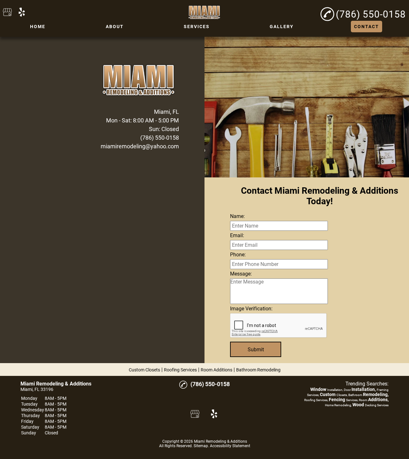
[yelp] (21, 13)
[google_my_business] (7, 13)
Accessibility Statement (230, 446)
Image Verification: (251, 309)
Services (197, 26)
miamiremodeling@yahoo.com (140, 146)
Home (37, 26)
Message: (241, 274)
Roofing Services (180, 369)
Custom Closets (144, 369)
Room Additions (216, 369)
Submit (256, 349)
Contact (366, 26)
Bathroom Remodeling (258, 369)
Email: (237, 235)
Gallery (282, 26)
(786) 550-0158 (159, 137)
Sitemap (201, 446)
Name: (237, 216)
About (115, 26)
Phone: (238, 255)
